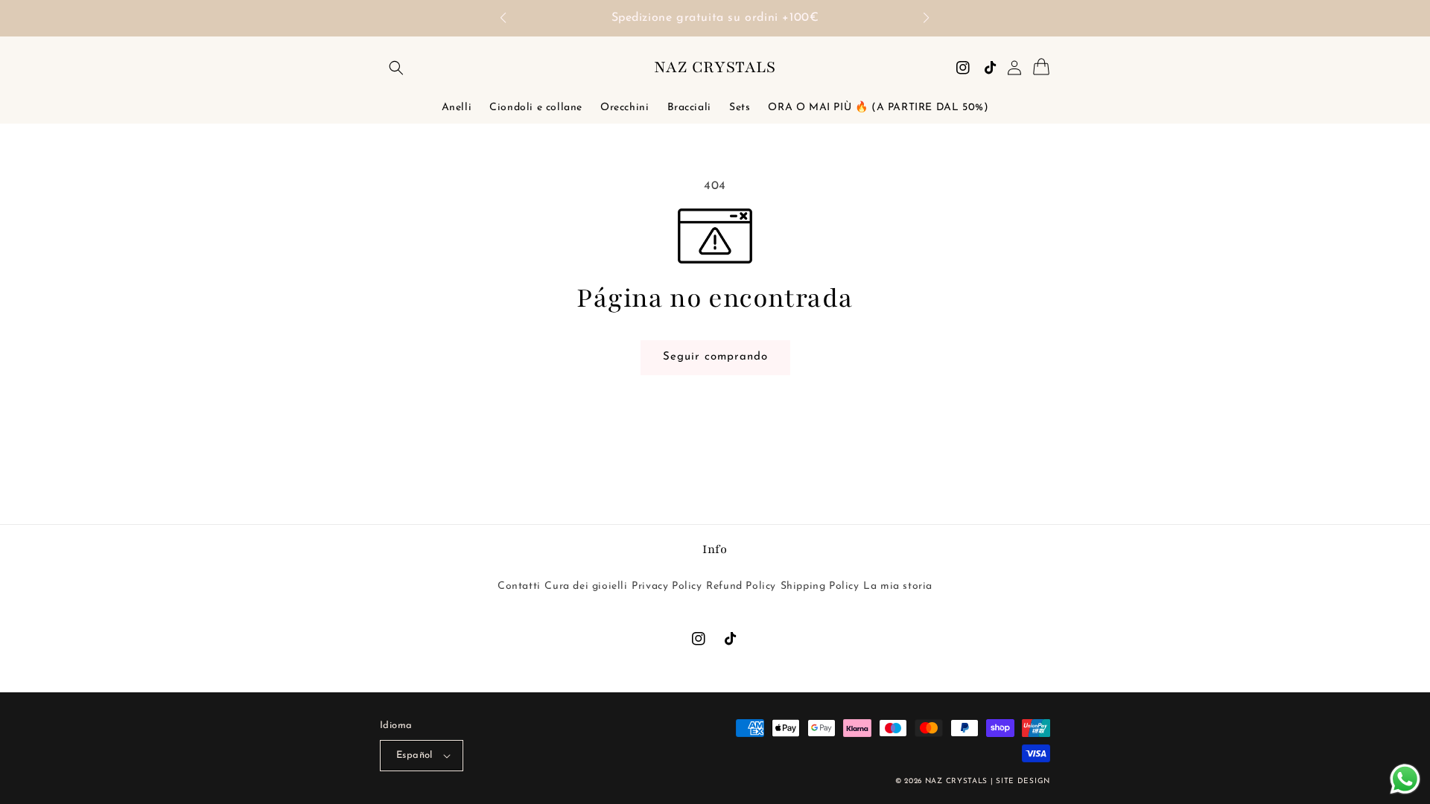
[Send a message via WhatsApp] (1405, 779)
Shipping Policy (820, 586)
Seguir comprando (721, 357)
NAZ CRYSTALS (956, 781)
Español (414, 755)
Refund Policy (741, 586)
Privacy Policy (667, 586)
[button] (510, 18)
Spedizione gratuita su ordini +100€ (715, 18)
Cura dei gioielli (585, 586)
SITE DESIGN (1023, 781)
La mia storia (897, 586)
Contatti (519, 586)
